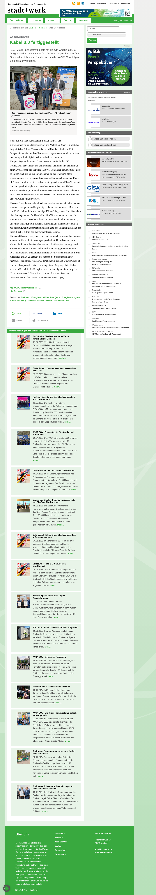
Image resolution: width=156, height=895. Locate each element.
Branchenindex (16, 20)
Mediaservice (61, 842)
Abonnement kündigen (105, 145)
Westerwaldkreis (61, 300)
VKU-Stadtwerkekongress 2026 (114, 198)
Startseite (33, 28)
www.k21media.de (103, 852)
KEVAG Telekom (44, 300)
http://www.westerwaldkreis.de (24, 288)
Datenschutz (61, 850)
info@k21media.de (103, 849)
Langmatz (106, 106)
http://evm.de (16, 291)
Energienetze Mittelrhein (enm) (45, 297)
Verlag (58, 846)
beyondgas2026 (108, 159)
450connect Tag (108, 211)
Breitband (43, 28)
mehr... (62, 358)
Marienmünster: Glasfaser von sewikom (51, 686)
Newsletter (83, 20)
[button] (45, 101)
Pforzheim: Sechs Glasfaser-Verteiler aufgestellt (55, 627)
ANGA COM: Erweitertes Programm (49, 657)
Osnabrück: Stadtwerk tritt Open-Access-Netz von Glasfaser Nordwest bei (54, 501)
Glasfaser (31, 300)
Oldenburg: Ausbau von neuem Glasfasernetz (54, 470)
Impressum (60, 854)
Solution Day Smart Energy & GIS (115, 185)
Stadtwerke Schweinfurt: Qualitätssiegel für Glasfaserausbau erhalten (53, 787)
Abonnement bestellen (105, 139)
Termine (67, 20)
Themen (34, 20)
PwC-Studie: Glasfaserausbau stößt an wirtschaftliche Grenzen (51, 337)
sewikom (105, 119)
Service (51, 20)
